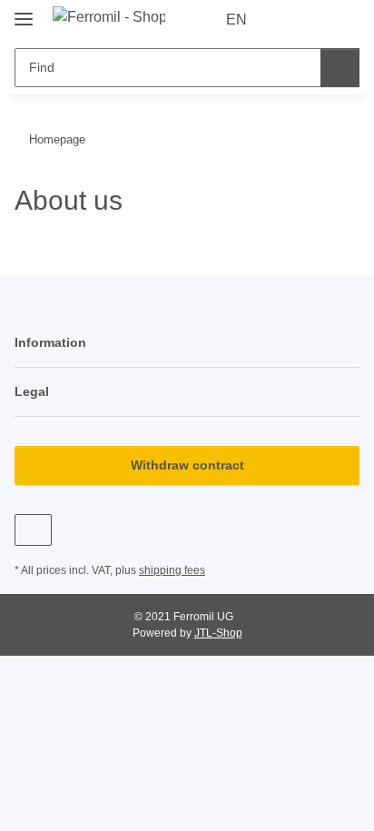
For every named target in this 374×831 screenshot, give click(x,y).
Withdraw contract (187, 465)
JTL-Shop (218, 633)
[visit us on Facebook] (33, 530)
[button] (287, 20)
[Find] (339, 67)
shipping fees (172, 570)
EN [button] (236, 19)
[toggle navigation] (24, 11)
